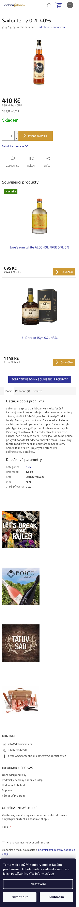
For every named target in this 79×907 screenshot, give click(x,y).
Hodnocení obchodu (14, 785)
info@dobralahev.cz (20, 744)
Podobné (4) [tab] (22, 391)
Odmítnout (20, 897)
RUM (29, 467)
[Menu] (70, 5)
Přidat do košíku (38, 135)
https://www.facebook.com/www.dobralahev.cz (37, 756)
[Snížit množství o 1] (16, 138)
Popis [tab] (8, 391)
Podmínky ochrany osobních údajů (22, 780)
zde (51, 873)
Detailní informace (13, 146)
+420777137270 (17, 750)
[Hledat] (49, 5)
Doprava (7, 790)
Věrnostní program (13, 796)
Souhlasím (56, 897)
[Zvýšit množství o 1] (16, 133)
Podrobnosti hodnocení (51, 27)
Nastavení (38, 884)
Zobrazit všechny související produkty (40, 379)
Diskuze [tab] (37, 391)
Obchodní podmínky (14, 775)
